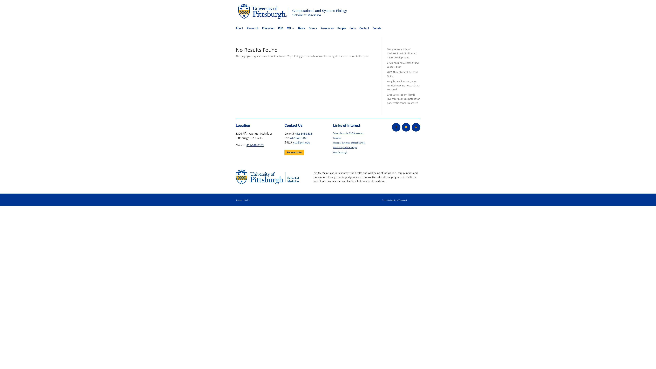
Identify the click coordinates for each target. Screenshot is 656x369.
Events (313, 28)
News (301, 28)
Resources (327, 28)
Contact (364, 28)
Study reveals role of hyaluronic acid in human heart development (401, 53)
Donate (377, 28)
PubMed (337, 137)
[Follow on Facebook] (396, 127)
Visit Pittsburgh (340, 152)
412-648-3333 (255, 145)
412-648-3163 (298, 138)
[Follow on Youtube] (406, 127)
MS (289, 28)
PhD (280, 28)
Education (268, 28)
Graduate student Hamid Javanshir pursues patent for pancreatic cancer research (403, 99)
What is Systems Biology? (345, 147)
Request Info (294, 152)
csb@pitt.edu (301, 142)
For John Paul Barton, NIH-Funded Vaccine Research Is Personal (403, 85)
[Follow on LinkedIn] (416, 127)
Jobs (353, 28)
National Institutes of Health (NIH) (349, 142)
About (239, 28)
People (341, 28)
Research (252, 28)
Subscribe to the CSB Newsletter (348, 133)
